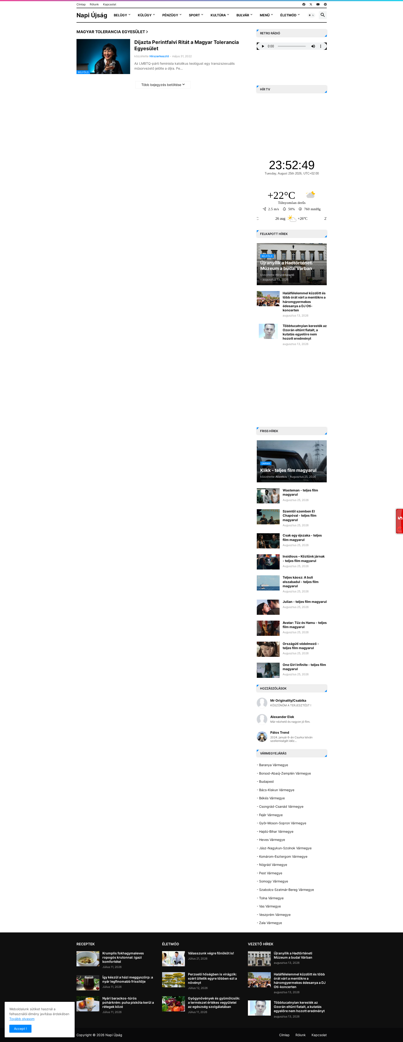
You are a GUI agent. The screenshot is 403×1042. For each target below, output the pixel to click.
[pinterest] (325, 4)
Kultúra (218, 15)
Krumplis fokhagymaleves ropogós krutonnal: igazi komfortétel (123, 957)
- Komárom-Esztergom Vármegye (282, 856)
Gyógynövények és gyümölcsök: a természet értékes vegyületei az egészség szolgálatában (214, 1002)
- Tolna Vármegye (270, 898)
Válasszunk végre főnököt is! (211, 953)
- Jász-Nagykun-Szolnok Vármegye (284, 848)
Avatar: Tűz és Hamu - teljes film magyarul (305, 625)
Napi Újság (91, 15)
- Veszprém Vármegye (274, 915)
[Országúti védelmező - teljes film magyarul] (268, 649)
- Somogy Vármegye (272, 881)
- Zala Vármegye (269, 923)
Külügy (145, 15)
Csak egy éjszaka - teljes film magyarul (302, 537)
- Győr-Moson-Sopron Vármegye (281, 823)
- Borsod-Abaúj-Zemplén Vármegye (284, 773)
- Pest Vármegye (269, 873)
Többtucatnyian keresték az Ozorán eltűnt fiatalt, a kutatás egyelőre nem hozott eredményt (305, 332)
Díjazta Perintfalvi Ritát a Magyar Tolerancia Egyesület (186, 45)
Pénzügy (170, 15)
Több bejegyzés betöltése (161, 85)
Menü (265, 15)
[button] (311, 15)
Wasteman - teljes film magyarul (300, 492)
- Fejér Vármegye (270, 815)
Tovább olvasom (22, 1019)
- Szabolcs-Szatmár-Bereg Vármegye (285, 890)
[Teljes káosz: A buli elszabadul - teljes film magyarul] (268, 582)
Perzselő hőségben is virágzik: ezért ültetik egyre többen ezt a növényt (212, 978)
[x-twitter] (310, 4)
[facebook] (303, 4)
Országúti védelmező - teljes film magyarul (301, 646)
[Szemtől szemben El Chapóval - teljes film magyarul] (268, 516)
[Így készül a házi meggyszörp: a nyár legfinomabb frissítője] (87, 982)
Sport (194, 15)
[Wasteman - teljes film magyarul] (268, 495)
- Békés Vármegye (271, 798)
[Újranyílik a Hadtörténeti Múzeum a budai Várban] (259, 958)
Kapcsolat (109, 4)
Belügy (120, 15)
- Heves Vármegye (271, 840)
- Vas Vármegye (269, 906)
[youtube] (318, 4)
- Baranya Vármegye (272, 765)
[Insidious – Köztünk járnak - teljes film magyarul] (268, 561)
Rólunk (94, 4)
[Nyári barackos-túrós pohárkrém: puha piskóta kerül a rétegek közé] (87, 1003)
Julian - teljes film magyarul (305, 602)
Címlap (81, 4)
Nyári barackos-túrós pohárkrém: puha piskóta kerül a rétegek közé (128, 1002)
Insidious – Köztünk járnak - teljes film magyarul (304, 558)
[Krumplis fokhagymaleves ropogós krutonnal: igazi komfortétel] (87, 958)
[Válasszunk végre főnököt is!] (173, 958)
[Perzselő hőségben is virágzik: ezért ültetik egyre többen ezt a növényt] (173, 979)
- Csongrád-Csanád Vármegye (280, 806)
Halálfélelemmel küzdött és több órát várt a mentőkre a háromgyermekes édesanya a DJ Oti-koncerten (304, 301)
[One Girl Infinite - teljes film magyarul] (268, 670)
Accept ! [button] (20, 1029)
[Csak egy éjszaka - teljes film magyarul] (268, 540)
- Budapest (265, 781)
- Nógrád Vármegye (272, 865)
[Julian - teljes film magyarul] (268, 607)
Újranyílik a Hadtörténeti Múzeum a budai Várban (293, 955)
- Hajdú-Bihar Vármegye (275, 831)
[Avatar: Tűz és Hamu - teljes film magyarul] (268, 628)
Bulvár (242, 15)
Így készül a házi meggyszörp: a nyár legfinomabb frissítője (127, 979)
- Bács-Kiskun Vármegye (275, 790)
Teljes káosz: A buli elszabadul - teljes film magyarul (301, 581)
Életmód (288, 15)
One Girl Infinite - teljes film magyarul (304, 667)
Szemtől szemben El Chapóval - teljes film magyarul (299, 515)
